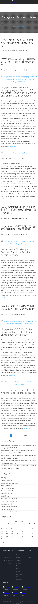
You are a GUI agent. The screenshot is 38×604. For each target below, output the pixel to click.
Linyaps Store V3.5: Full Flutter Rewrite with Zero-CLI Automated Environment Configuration (18, 332)
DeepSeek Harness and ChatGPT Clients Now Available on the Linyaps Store (19, 466)
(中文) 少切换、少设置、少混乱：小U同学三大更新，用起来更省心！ (18, 42)
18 (7, 534)
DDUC (3, 478)
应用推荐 (3, 496)
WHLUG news (5, 486)
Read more (12, 146)
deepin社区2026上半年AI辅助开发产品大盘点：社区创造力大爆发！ (19, 308)
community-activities (8, 512)
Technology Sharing (7, 501)
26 (12, 536)
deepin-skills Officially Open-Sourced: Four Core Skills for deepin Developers (15, 252)
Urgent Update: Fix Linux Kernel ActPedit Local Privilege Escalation (18, 391)
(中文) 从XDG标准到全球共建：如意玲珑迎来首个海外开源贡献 (18, 228)
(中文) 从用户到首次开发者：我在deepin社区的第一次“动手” (19, 461)
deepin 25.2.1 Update (12, 158)
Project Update (6, 491)
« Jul (2, 543)
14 (22, 531)
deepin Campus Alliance (9, 483)
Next (25, 435)
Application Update (7, 499)
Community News (6, 509)
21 (22, 534)
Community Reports (7, 506)
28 (22, 536)
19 (21, 435)
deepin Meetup (6, 480)
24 (2, 536)
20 (17, 534)
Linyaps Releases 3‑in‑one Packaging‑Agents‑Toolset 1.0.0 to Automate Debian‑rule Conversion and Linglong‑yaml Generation (18, 91)
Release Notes (5, 493)
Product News (5, 488)
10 (2, 531)
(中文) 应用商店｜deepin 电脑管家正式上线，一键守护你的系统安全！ (18, 61)
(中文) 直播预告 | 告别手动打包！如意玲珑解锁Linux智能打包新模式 (19, 445)
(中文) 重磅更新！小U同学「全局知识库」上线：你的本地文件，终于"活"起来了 (18, 210)
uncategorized (5, 504)
